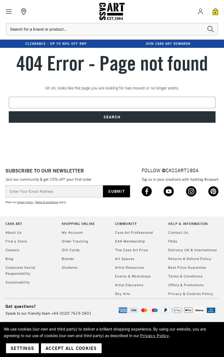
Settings (22, 348)
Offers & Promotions (186, 285)
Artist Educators (129, 285)
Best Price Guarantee (187, 267)
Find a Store (16, 241)
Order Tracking (75, 241)
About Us (13, 232)
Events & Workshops (133, 276)
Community (126, 224)
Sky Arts (122, 294)
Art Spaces (124, 259)
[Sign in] (200, 11)
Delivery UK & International (192, 250)
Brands (68, 259)
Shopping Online (78, 224)
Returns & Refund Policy (189, 259)
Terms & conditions (46, 202)
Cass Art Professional (134, 232)
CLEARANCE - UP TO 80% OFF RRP (56, 43)
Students (70, 267)
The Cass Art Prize (131, 250)
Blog (9, 259)
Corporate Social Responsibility (20, 270)
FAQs (172, 241)
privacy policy (25, 202)
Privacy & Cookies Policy (190, 294)
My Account (72, 232)
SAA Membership (130, 241)
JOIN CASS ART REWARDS (168, 43)
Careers (12, 250)
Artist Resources (129, 267)
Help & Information (188, 224)
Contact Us (178, 232)
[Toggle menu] (8, 11)
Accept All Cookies (71, 348)
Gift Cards (71, 250)
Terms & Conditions (185, 276)
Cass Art (13, 224)
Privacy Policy (154, 335)
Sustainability (17, 282)
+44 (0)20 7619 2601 (71, 313)
